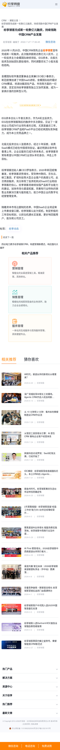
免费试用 (47, 746)
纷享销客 (48, 50)
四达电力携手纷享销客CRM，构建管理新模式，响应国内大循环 (29, 246)
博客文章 (14, 20)
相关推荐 (9, 359)
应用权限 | (27, 724)
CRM (4, 20)
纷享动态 (14, 228)
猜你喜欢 (31, 359)
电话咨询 (30, 746)
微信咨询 (13, 746)
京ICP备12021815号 (43, 728)
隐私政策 (34, 724)
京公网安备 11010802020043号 (24, 728)
